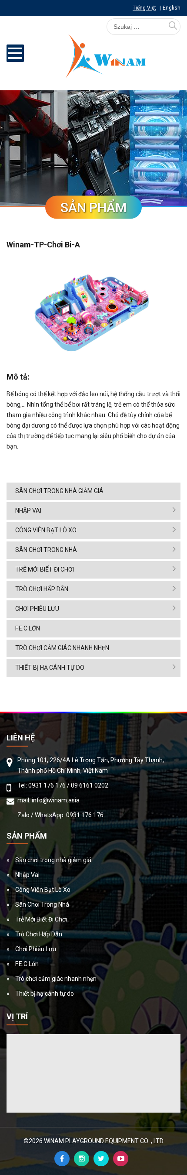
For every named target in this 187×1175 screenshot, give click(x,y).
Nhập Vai (28, 510)
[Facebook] (62, 1158)
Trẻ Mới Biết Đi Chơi (44, 569)
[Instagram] (81, 1158)
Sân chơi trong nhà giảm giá (59, 490)
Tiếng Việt (144, 8)
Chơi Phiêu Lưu (37, 608)
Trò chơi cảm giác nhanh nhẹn (62, 647)
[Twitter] (101, 1158)
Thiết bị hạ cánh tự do (49, 667)
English (171, 8)
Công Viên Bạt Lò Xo (46, 530)
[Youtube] (120, 1158)
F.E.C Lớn (27, 628)
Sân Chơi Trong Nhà (46, 549)
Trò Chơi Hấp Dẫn (41, 589)
